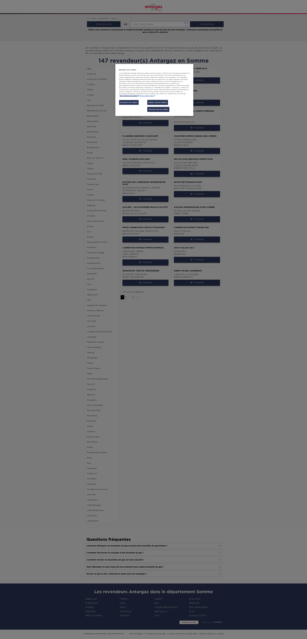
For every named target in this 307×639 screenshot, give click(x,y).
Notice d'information (147, 96)
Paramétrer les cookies (128, 102)
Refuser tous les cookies (158, 102)
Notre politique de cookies (128, 96)
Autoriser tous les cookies (158, 109)
